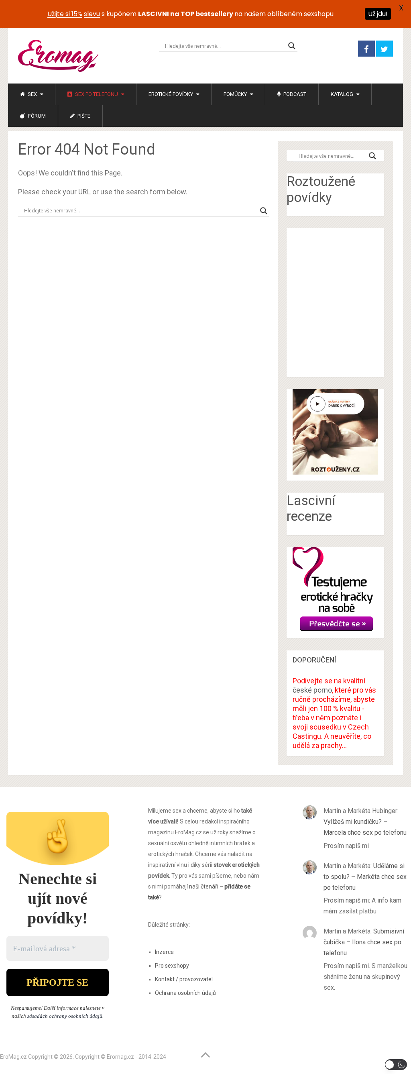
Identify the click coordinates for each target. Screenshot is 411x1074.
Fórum (36, 116)
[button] (396, 1064)
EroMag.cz (13, 1057)
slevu (92, 13)
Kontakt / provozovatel (184, 979)
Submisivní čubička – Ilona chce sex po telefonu (364, 942)
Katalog (342, 94)
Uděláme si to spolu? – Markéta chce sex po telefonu (365, 876)
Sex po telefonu (96, 94)
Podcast (294, 94)
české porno (312, 690)
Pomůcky (235, 94)
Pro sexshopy (172, 965)
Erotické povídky (171, 94)
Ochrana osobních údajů (185, 993)
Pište (83, 116)
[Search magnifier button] (291, 45)
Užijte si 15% (64, 13)
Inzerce (164, 952)
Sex (31, 94)
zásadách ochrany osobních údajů (64, 1016)
